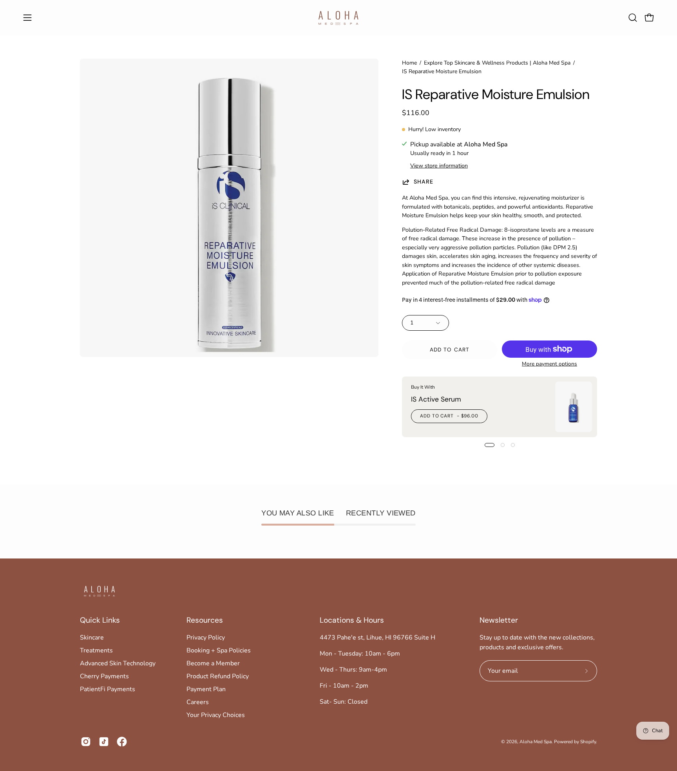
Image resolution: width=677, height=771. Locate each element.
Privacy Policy (205, 637)
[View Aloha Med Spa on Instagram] (86, 742)
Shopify (588, 742)
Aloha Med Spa (536, 742)
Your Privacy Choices (215, 715)
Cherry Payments (104, 676)
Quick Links (100, 620)
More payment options (549, 363)
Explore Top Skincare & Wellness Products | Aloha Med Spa (497, 63)
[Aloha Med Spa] (338, 17)
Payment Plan (206, 689)
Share (423, 181)
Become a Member (213, 663)
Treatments (96, 650)
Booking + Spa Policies (218, 650)
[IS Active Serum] (573, 407)
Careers (197, 702)
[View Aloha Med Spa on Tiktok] (104, 742)
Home (409, 63)
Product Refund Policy (217, 676)
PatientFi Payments (107, 689)
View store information (439, 165)
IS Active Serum (436, 399)
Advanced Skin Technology (118, 663)
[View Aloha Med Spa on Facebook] (122, 742)
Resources (204, 620)
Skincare (92, 637)
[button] (633, 17)
